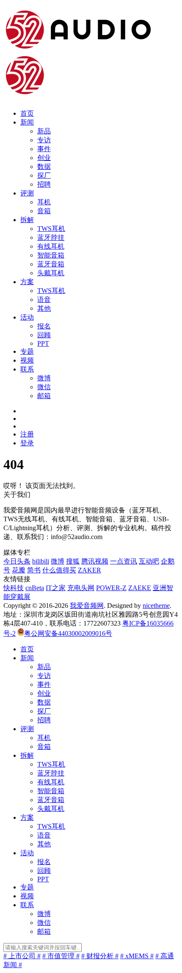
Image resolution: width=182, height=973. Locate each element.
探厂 (44, 175)
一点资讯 (123, 561)
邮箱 (44, 395)
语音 (44, 299)
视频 (27, 360)
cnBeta (34, 587)
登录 (27, 443)
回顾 (44, 335)
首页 (27, 113)
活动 (27, 317)
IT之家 (56, 587)
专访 (44, 140)
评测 (27, 193)
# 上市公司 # (22, 955)
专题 (27, 351)
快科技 (13, 587)
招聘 (44, 184)
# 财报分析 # (100, 955)
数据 (44, 166)
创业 (44, 157)
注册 (27, 434)
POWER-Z (111, 587)
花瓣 (18, 570)
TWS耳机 (51, 228)
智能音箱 (50, 255)
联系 (27, 369)
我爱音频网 (87, 605)
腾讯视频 (94, 561)
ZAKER (89, 570)
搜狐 (73, 561)
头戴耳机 (50, 272)
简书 (34, 570)
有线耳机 (50, 246)
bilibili (40, 561)
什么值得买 (59, 570)
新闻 (27, 122)
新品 (44, 131)
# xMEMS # (137, 955)
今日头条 (16, 561)
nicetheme (156, 605)
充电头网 (80, 587)
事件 (44, 148)
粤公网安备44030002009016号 (68, 633)
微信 (44, 386)
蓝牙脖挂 (50, 237)
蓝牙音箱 (50, 264)
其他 (44, 308)
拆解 (27, 219)
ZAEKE (139, 587)
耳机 (44, 202)
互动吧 (149, 561)
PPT (43, 343)
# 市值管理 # (61, 955)
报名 (44, 326)
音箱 (44, 210)
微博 (44, 378)
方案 (27, 281)
